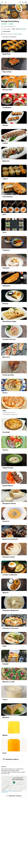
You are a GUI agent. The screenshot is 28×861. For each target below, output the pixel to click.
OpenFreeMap (8, 791)
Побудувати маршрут (15, 796)
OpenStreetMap (5, 792)
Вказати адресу (18, 34)
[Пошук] (20, 2)
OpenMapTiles (15, 791)
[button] (14, 782)
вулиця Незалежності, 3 (9, 26)
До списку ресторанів (9, 37)
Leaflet (3, 791)
